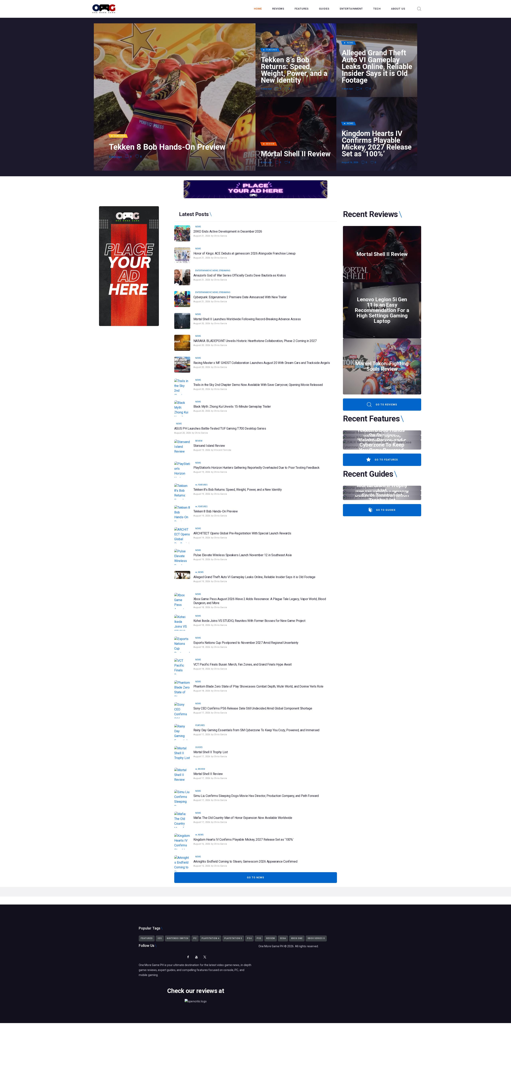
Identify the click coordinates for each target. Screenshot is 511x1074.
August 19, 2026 (201, 450)
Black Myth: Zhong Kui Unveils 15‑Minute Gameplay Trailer (232, 406)
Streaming (225, 270)
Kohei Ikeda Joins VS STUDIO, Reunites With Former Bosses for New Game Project (249, 621)
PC (195, 938)
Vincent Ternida (222, 450)
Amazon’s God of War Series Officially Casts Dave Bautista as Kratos (239, 275)
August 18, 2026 (201, 607)
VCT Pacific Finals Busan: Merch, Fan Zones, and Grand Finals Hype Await (242, 664)
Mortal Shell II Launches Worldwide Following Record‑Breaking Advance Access (247, 319)
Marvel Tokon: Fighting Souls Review (382, 366)
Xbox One (297, 938)
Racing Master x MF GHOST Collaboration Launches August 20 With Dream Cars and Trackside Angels (261, 363)
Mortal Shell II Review (296, 154)
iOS (160, 938)
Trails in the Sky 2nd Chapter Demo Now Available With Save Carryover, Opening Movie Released (258, 385)
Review (270, 144)
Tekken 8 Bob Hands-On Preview (167, 147)
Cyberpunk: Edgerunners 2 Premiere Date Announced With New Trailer (240, 297)
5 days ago (266, 162)
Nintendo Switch (177, 938)
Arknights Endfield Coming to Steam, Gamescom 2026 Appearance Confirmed (245, 861)
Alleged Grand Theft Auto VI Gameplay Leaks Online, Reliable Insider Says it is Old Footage (377, 67)
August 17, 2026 (201, 712)
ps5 (259, 938)
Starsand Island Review (209, 446)
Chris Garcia (220, 236)
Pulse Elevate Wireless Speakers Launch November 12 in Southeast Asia (242, 555)
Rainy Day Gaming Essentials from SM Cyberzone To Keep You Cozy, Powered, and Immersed (256, 730)
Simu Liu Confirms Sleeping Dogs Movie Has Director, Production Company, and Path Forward (256, 796)
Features (119, 136)
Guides (199, 747)
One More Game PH (271, 946)
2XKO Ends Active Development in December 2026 (227, 231)
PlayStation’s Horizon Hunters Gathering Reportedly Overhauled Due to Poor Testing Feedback (256, 468)
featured (147, 938)
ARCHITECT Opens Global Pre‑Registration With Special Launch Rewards (242, 533)
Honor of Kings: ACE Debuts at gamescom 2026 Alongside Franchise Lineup (244, 253)
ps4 (249, 938)
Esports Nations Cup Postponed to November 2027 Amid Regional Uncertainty (245, 643)
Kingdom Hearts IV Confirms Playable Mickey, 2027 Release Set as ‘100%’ (377, 144)
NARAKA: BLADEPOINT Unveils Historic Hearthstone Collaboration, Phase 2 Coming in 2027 (255, 341)
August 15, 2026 (201, 866)
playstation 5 (233, 938)
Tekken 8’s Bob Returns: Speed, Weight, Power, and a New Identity (294, 70)
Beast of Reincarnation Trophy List (382, 497)
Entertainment (203, 270)
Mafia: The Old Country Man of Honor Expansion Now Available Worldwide (242, 818)
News (350, 43)
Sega (283, 938)
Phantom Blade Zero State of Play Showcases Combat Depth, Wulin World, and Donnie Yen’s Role (258, 686)
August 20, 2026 (201, 323)
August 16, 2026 (350, 162)
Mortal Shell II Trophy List (210, 752)
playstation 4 (210, 938)
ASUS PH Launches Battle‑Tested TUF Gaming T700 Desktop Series (220, 428)
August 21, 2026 (201, 236)
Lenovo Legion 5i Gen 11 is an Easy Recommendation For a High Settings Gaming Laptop (382, 310)
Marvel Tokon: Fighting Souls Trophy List (382, 492)
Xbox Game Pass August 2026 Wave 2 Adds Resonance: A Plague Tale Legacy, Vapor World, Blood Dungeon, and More (259, 601)
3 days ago (115, 156)
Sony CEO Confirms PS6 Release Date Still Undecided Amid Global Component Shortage (252, 708)
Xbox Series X (316, 938)
